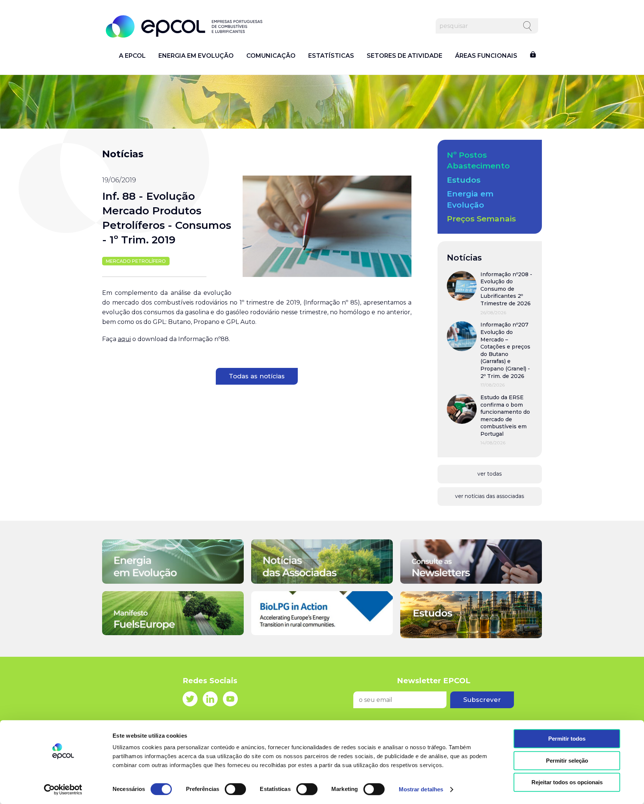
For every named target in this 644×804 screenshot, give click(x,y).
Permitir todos (566, 738)
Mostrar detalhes (421, 789)
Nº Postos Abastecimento (478, 160)
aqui (124, 339)
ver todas (489, 473)
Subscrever (482, 699)
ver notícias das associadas (489, 496)
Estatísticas (331, 56)
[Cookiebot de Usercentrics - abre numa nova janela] (63, 789)
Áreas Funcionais (486, 56)
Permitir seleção (567, 760)
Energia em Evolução (196, 56)
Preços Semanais (481, 218)
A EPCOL (132, 56)
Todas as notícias (257, 376)
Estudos (463, 180)
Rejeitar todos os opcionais (567, 782)
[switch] (235, 789)
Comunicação (271, 56)
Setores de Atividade (404, 56)
